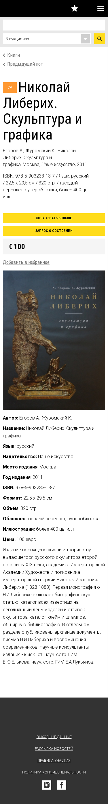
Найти (99, 38)
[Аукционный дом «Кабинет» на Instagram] (46, 785)
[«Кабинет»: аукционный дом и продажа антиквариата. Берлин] (54, 717)
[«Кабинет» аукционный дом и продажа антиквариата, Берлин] (16, 8)
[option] (54, 340)
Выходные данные (54, 737)
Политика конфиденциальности (54, 772)
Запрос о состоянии (54, 231)
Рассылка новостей (54, 749)
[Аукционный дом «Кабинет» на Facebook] (61, 785)
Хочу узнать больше (54, 218)
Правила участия (54, 761)
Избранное (74, 8)
